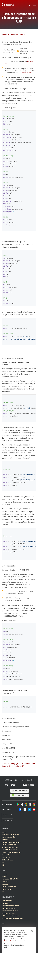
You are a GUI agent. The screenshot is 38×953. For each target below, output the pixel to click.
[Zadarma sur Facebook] (20, 810)
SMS (3, 862)
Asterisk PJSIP (24, 35)
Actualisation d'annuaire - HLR (11, 842)
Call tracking (6, 857)
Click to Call (5, 855)
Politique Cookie (9, 941)
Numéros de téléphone (9, 845)
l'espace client (27, 73)
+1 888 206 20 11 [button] (10, 780)
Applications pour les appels (10, 834)
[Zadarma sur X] (25, 810)
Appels (4, 832)
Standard (4, 881)
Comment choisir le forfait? (10, 879)
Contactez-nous (20, 791)
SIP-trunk (5, 839)
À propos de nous (7, 900)
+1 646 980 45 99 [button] (27, 780)
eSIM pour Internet (7, 860)
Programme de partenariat (10, 911)
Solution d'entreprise (8, 908)
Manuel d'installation (10, 35)
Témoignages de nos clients (10, 906)
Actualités (5, 903)
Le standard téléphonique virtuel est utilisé (27, 51)
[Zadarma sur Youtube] (34, 810)
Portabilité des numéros (9, 850)
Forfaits (4, 874)
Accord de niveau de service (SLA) (12, 918)
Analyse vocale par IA (8, 837)
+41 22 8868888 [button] (28, 785)
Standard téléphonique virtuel (11, 852)
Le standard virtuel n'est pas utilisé (8, 51)
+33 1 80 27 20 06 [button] (10, 785)
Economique (5, 884)
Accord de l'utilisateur (8, 913)
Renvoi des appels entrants (10, 847)
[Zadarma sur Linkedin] (29, 810)
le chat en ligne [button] (20, 795)
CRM (3, 865)
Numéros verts (6, 889)
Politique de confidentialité (10, 916)
